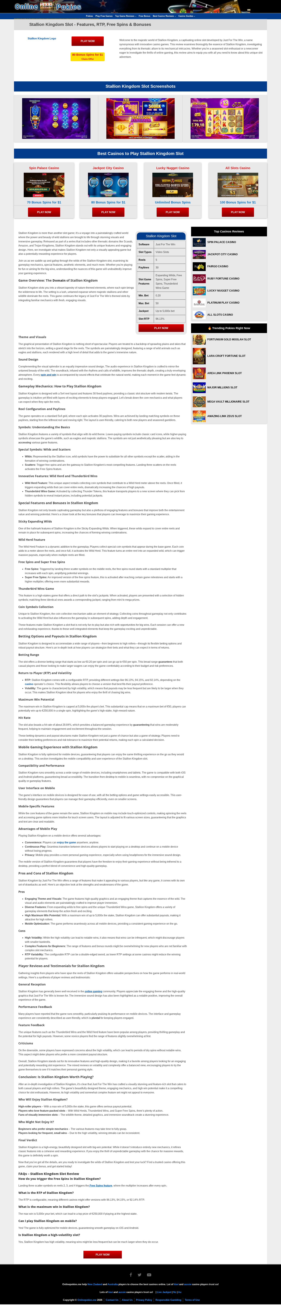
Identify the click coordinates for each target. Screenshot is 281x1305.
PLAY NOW (88, 41)
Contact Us (112, 1299)
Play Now (161, 328)
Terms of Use (192, 1299)
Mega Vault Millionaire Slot (228, 401)
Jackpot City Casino (108, 168)
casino (29, 684)
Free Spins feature (100, 1185)
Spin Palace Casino (44, 168)
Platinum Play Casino (223, 302)
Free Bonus (144, 16)
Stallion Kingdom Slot (161, 236)
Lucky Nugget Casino (172, 168)
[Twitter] (142, 1275)
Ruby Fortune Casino (223, 278)
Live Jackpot (164, 1292)
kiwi (176, 1284)
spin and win (48, 374)
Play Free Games (104, 16)
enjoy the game (66, 842)
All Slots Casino (237, 168)
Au (179, 1292)
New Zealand (94, 1284)
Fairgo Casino (217, 266)
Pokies (89, 16)
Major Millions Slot (222, 387)
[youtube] (149, 1275)
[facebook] (133, 1275)
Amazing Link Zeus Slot (224, 416)
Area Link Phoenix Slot (224, 373)
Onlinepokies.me (86, 1299)
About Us (127, 1299)
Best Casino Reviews (163, 16)
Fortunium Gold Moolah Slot (229, 339)
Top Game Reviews (124, 16)
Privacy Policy (144, 1299)
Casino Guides (185, 16)
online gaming (93, 991)
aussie (187, 1284)
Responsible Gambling (168, 1299)
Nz (174, 1292)
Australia (112, 1284)
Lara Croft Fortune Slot (226, 356)
